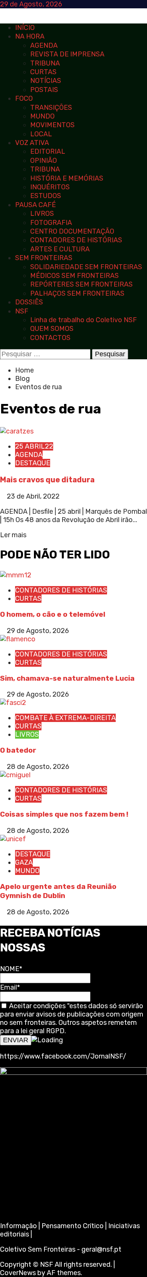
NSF (21, 311)
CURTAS (43, 72)
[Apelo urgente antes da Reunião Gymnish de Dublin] (13, 839)
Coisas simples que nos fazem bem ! (64, 814)
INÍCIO (25, 27)
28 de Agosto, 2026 (38, 766)
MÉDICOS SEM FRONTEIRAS (74, 275)
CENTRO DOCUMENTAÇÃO (72, 231)
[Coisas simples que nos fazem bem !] (15, 775)
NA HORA (29, 36)
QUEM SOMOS (52, 328)
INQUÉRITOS (50, 187)
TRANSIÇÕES (51, 107)
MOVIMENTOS (52, 125)
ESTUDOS (45, 196)
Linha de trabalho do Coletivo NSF (83, 320)
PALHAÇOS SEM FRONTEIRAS (77, 293)
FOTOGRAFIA (51, 222)
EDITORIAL (47, 151)
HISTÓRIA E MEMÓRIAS (66, 178)
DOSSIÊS (29, 302)
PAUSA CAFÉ (35, 205)
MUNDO (42, 116)
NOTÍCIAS (45, 80)
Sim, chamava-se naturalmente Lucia (67, 678)
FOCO (24, 98)
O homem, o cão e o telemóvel (52, 614)
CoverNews (18, 1273)
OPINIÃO (43, 160)
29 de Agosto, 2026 (38, 631)
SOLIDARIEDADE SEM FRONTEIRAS (86, 267)
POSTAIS (44, 90)
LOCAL (41, 134)
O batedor (18, 750)
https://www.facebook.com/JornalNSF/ (63, 1056)
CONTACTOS (50, 338)
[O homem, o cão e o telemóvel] (15, 575)
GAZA (24, 862)
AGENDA (44, 45)
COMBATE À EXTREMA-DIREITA (65, 718)
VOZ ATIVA (32, 143)
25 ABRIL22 (34, 446)
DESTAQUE (32, 463)
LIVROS (42, 213)
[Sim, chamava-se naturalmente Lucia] (17, 639)
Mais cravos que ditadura (47, 479)
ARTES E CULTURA (60, 249)
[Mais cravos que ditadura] (17, 431)
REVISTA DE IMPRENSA (67, 54)
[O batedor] (13, 703)
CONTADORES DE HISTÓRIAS (76, 240)
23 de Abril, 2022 (33, 496)
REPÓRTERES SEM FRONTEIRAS (81, 284)
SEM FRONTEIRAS (43, 258)
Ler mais (13, 535)
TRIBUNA (45, 63)
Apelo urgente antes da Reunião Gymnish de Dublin (58, 891)
